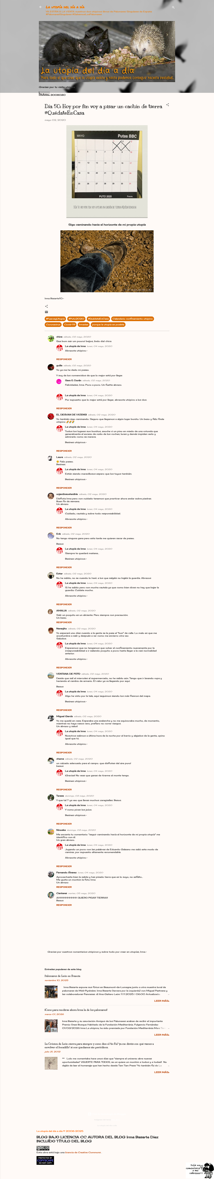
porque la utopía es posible (108, 324)
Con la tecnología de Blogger (108, 1114)
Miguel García (64, 716)
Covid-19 (69, 324)
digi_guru (116, 1120)
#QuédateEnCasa (98, 318)
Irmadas (83, 324)
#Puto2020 (76, 318)
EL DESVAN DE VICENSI (71, 414)
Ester (59, 573)
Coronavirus (53, 324)
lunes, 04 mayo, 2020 (99, 346)
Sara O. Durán (73, 380)
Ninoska (61, 830)
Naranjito (61, 628)
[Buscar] (173, 7)
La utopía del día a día (65, 6)
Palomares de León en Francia (62, 976)
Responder (64, 359)
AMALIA (61, 610)
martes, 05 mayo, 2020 (81, 893)
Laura (59, 457)
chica (59, 336)
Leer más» (161, 1000)
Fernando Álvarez (66, 872)
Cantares (61, 893)
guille (59, 365)
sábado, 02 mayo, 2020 (77, 337)
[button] (167, 105)
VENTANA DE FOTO (68, 673)
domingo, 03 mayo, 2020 (79, 796)
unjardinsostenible (67, 494)
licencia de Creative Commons (83, 1152)
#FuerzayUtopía (55, 318)
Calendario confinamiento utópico (133, 318)
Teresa (60, 795)
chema (60, 758)
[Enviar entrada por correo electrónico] (46, 313)
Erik (58, 533)
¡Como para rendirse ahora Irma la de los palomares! (76, 1009)
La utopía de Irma (75, 346)
